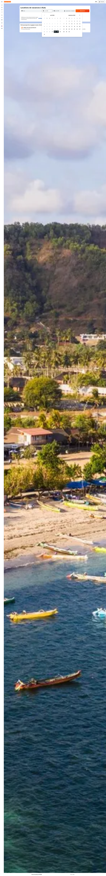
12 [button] (49, 26)
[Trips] (1, 23)
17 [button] (44, 29)
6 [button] (52, 23)
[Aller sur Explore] (1, 15)
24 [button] (44, 31)
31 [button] (44, 34)
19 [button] (49, 29)
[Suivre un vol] (1, 17)
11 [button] (74, 23)
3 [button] (44, 23)
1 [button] (57, 21)
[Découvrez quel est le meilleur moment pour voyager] (1, 20)
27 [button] (52, 31)
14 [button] (63, 26)
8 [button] (57, 23)
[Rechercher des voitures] (1, 10)
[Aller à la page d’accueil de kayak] (7, 1)
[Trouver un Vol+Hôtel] (1, 12)
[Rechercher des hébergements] (1, 7)
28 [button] (54, 31)
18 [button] (74, 26)
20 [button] (52, 29)
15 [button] (57, 26)
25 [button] (46, 31)
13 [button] (52, 26)
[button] (2, 1)
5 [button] (49, 23)
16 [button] (60, 26)
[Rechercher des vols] (1, 5)
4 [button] (74, 21)
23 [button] (60, 29)
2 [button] (60, 21)
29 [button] (57, 31)
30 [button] (60, 31)
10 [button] (44, 26)
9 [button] (60, 23)
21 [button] (63, 29)
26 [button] (49, 31)
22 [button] (57, 29)
